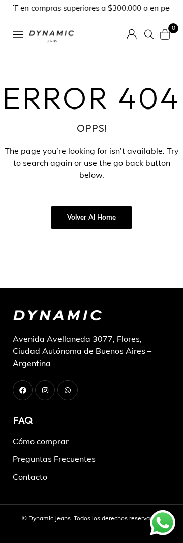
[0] (165, 34)
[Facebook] (23, 390)
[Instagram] (45, 390)
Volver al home (91, 217)
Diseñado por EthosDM (91, 530)
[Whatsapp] (67, 390)
